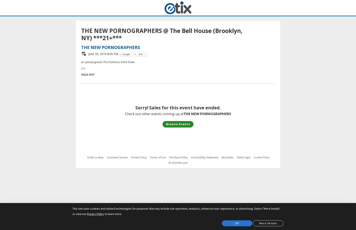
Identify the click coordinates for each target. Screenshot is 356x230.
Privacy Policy (139, 157)
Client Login (243, 157)
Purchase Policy (178, 157)
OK (237, 223)
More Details (268, 223)
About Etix (227, 157)
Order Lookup (95, 157)
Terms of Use (158, 157)
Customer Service (117, 157)
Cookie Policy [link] (261, 157)
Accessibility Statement (204, 157)
